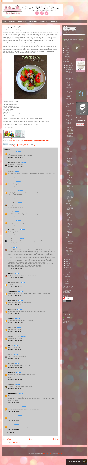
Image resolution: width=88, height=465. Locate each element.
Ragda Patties (69, 127)
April (67, 265)
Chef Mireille (11, 416)
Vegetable (40, 145)
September (69, 69)
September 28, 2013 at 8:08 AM (15, 243)
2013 (66, 61)
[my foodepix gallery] (81, 117)
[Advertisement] (73, 331)
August (68, 257)
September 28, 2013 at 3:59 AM (15, 198)
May (67, 263)
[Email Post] (32, 144)
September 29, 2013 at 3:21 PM (15, 358)
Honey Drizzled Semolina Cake (69, 124)
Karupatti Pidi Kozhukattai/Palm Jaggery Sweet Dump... (69, 208)
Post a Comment (10, 432)
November (68, 65)
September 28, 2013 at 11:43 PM (15, 322)
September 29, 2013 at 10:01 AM (16, 331)
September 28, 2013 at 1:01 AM (15, 177)
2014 (66, 59)
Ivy (8, 247)
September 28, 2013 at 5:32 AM (15, 207)
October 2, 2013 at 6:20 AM (14, 420)
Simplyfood (11, 309)
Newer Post (7, 439)
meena (9, 171)
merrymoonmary (47, 453)
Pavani (9, 363)
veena (9, 425)
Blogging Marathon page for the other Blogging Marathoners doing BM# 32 (29, 140)
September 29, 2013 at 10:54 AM (16, 340)
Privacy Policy (54, 21)
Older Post (54, 439)
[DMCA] (67, 301)
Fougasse (68, 203)
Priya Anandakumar (13, 162)
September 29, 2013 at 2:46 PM (15, 349)
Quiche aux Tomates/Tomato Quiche (69, 137)
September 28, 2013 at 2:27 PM (15, 286)
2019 (66, 48)
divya (9, 354)
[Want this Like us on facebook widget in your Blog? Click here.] (86, 463)
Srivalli (9, 273)
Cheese (24, 145)
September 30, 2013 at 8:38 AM (15, 379)
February (68, 269)
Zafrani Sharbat (69, 76)
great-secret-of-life (12, 282)
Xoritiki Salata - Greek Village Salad (69, 84)
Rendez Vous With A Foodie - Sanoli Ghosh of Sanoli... (69, 199)
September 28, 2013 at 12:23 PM (16, 277)
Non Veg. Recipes (22, 21)
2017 (66, 52)
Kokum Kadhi (69, 158)
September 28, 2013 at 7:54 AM (15, 234)
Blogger (60, 453)
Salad (35, 145)
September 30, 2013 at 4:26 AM (15, 367)
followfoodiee (11, 190)
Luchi (67, 156)
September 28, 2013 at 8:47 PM (15, 313)
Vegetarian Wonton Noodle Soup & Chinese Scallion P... (69, 191)
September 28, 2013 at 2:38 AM (15, 186)
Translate (74, 30)
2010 (66, 279)
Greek (32, 145)
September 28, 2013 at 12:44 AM (16, 166)
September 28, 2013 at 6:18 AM (15, 225)
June (67, 261)
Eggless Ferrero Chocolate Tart (69, 72)
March (67, 267)
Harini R (10, 318)
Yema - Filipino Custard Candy (69, 79)
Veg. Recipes (12, 21)
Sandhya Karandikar (13, 407)
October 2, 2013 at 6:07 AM (14, 411)
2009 (66, 281)
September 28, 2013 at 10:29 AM (16, 268)
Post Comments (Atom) (15, 442)
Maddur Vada (69, 151)
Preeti (12, 139)
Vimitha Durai (11, 300)
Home (5, 21)
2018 (66, 50)
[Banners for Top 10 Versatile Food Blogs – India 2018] (74, 40)
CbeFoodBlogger (12, 229)
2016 (66, 54)
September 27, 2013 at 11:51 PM (15, 157)
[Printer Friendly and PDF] (5, 144)
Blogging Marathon (17, 145)
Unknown (10, 151)
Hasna (9, 211)
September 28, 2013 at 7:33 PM (15, 304)
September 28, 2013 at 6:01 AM (15, 216)
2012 (66, 274)
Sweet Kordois (69, 153)
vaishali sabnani (12, 238)
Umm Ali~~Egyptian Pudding (70, 103)
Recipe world (11, 203)
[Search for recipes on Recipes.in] (67, 317)
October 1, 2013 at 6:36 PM (14, 402)
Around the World (44, 21)
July (67, 259)
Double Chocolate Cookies (69, 228)
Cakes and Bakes (33, 21)
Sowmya (10, 377)
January (68, 272)
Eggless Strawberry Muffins (69, 214)
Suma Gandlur (11, 393)
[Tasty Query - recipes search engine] (80, 125)
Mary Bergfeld (11, 291)
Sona (9, 345)
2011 (66, 276)
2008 (66, 283)
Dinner (28, 145)
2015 (66, 57)
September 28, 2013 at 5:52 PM (15, 295)
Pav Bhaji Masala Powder (68, 141)
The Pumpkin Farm (12, 336)
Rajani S (10, 384)
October (68, 67)
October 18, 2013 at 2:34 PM (14, 429)
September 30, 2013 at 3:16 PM (15, 388)
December (68, 63)
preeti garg (10, 327)
